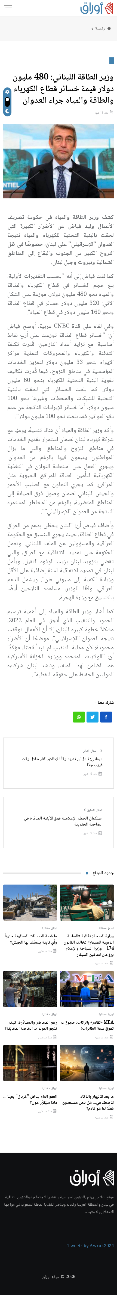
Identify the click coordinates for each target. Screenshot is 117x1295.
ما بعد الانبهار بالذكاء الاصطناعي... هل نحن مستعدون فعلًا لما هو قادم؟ (88, 1103)
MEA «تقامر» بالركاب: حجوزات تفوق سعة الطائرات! (87, 1025)
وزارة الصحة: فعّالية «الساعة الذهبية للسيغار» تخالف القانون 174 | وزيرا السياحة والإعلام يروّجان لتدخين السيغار (89, 945)
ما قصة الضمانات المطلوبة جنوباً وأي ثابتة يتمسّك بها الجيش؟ (31, 939)
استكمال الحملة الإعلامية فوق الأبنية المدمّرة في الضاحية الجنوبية (63, 822)
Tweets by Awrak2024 (90, 1246)
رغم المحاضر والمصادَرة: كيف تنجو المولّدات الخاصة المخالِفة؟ (30, 1025)
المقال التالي (90, 751)
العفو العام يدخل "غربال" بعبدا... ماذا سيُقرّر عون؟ (30, 1099)
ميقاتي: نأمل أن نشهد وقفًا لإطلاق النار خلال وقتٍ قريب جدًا (62, 762)
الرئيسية (101, 29)
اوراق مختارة (106, 928)
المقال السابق (94, 810)
